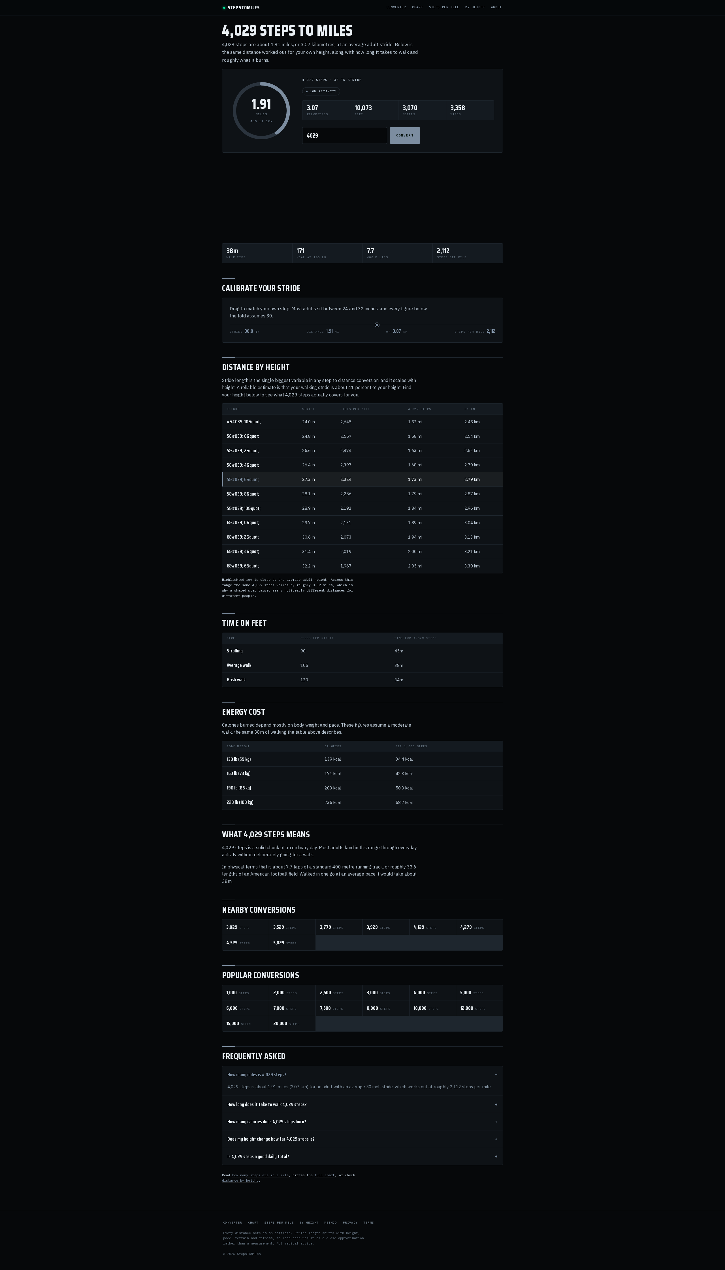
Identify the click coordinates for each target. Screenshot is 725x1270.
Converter (396, 7)
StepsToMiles (244, 8)
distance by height (240, 1180)
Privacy (350, 1222)
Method (330, 1222)
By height (475, 7)
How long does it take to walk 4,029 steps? (267, 1104)
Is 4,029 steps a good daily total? (258, 1156)
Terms (368, 1222)
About (496, 7)
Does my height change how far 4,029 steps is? (271, 1139)
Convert (405, 135)
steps (238, 927)
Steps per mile (444, 7)
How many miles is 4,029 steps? (256, 1075)
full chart (325, 1175)
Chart (417, 7)
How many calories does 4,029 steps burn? (266, 1122)
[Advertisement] (362, 198)
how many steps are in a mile (260, 1175)
